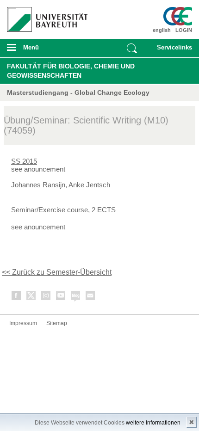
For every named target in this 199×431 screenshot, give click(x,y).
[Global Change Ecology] (177, 16)
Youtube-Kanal (61, 297)
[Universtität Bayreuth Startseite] (45, 16)
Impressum (23, 323)
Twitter (31, 297)
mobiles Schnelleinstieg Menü (172, 50)
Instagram (46, 297)
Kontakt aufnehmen (91, 297)
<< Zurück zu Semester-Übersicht (57, 272)
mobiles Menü (44, 50)
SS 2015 (24, 161)
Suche (132, 48)
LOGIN (183, 30)
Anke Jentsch (89, 185)
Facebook (17, 297)
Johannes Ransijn (38, 185)
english (162, 30)
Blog (76, 297)
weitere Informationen (153, 422)
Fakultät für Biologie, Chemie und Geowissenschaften (71, 70)
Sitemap (56, 323)
